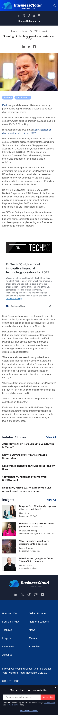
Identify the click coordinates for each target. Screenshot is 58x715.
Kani (4, 105)
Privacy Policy (49, 703)
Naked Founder (37, 613)
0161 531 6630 (10, 681)
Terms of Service (13, 705)
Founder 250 (9, 613)
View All (51, 437)
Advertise (34, 646)
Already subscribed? (29, 711)
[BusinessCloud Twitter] (24, 15)
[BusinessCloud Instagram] (34, 15)
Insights (6, 638)
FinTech (8, 97)
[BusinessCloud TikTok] (29, 15)
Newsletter (8, 646)
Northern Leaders (39, 621)
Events (33, 638)
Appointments (23, 97)
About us (7, 654)
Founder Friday (10, 621)
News (32, 630)
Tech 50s (7, 630)
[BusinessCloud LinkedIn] (19, 15)
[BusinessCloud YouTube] (39, 15)
